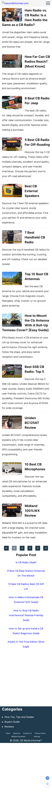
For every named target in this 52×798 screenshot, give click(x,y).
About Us (16, 733)
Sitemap (37, 736)
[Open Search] (41, 3)
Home (8, 733)
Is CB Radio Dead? (26, 562)
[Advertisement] (26, 679)
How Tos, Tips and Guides (19, 717)
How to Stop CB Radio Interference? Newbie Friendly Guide (26, 615)
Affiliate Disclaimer (18, 736)
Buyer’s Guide (12, 721)
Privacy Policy (40, 733)
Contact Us (27, 733)
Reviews (9, 726)
